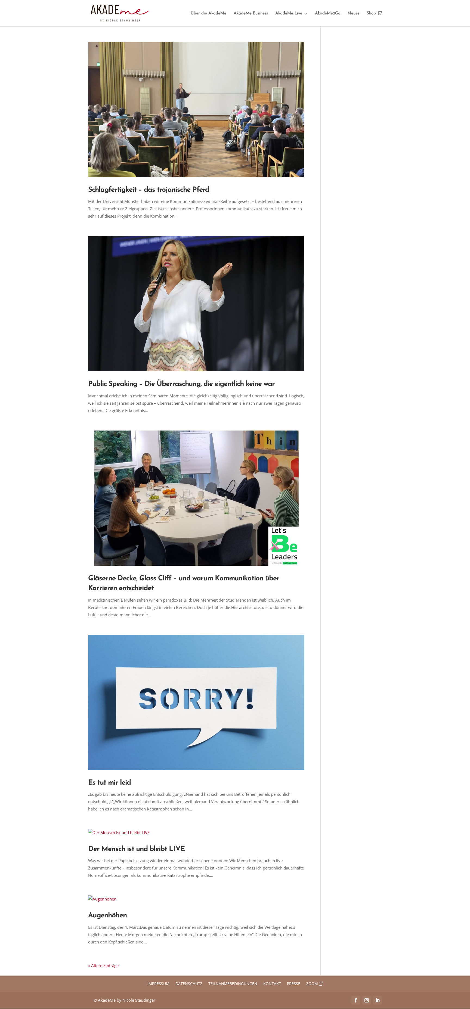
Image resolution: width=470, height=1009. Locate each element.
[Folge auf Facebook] (355, 1000)
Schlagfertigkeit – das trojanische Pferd (148, 190)
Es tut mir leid (109, 783)
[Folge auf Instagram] (366, 1000)
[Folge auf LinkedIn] (377, 1000)
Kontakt (272, 984)
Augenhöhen (107, 915)
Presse (293, 984)
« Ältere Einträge (103, 965)
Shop (372, 13)
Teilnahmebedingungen (232, 984)
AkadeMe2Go (327, 14)
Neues (353, 14)
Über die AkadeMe (208, 14)
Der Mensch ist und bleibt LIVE (136, 849)
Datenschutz (188, 984)
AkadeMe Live (288, 14)
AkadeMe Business (251, 14)
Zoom (312, 984)
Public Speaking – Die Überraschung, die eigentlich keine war (181, 384)
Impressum (158, 984)
